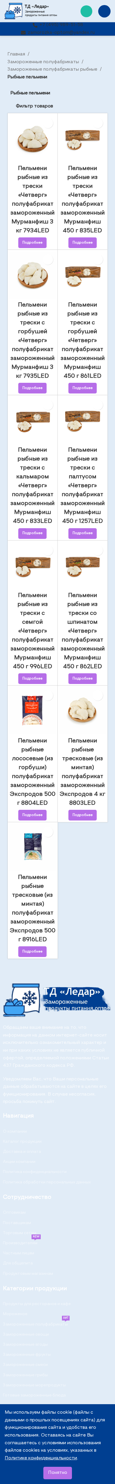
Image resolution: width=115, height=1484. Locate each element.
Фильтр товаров (34, 106)
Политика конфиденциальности (35, 1172)
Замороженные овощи (26, 1334)
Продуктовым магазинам (28, 1274)
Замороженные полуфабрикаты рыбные (52, 69)
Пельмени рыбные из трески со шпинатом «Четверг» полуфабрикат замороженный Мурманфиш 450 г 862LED (82, 631)
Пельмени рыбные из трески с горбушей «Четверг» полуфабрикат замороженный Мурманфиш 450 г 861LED (82, 340)
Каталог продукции (22, 1141)
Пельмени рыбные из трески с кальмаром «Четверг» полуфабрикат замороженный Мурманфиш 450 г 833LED (32, 485)
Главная (16, 54)
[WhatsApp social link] (86, 11)
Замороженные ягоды (25, 1344)
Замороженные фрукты (27, 1355)
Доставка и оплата (22, 1152)
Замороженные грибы (25, 1375)
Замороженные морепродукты (34, 1385)
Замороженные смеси (25, 1365)
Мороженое (15, 1314)
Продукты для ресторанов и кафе (37, 1304)
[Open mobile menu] (104, 11)
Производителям (21, 1241)
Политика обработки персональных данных (47, 1182)
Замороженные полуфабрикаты (43, 62)
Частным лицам (18, 1253)
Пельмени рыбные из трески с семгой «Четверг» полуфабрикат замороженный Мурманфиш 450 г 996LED (32, 631)
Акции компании (19, 1162)
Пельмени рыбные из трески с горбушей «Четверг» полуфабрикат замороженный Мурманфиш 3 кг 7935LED (32, 340)
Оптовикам (14, 1212)
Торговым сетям (19, 1233)
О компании (15, 1131)
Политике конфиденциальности (41, 1458)
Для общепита (18, 1263)
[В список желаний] (48, 123)
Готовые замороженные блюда (34, 1395)
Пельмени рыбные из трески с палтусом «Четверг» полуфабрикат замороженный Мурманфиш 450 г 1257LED (82, 485)
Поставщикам (17, 1223)
